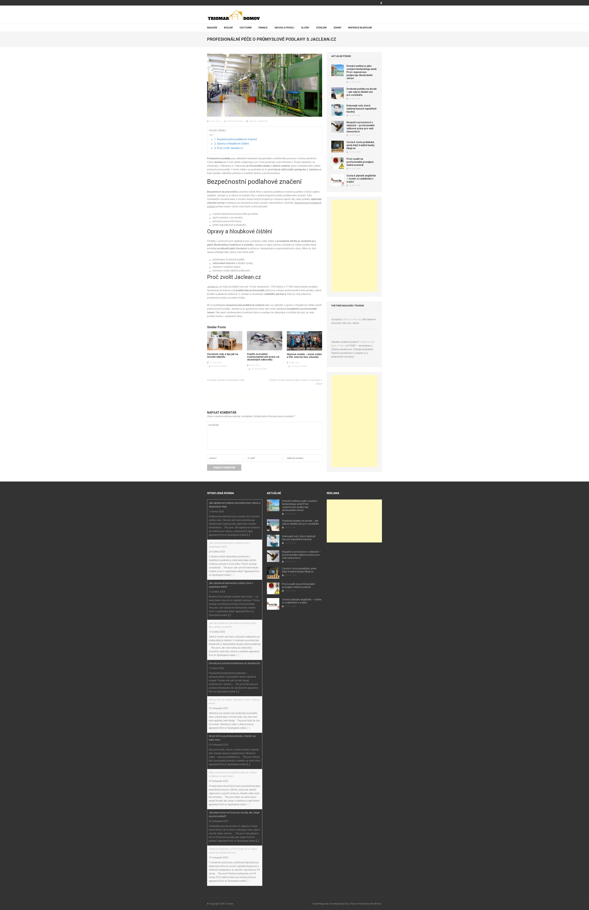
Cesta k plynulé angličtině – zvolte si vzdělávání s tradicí (361, 178)
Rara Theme (351, 903)
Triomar (229, 903)
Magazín (212, 27)
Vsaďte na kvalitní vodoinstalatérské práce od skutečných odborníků (263, 357)
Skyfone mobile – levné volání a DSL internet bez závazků (304, 355)
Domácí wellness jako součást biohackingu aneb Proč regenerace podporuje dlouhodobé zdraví (361, 72)
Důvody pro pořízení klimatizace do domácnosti (234, 663)
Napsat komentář (258, 121)
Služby (305, 27)
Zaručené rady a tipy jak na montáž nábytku (222, 355)
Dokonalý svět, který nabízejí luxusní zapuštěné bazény (361, 108)
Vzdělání (321, 27)
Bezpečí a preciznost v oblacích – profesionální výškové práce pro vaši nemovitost (360, 127)
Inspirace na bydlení (360, 27)
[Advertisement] (354, 246)
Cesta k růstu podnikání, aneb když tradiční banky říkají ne (360, 145)
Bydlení (228, 27)
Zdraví (337, 27)
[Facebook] (381, 3)
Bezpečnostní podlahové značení (237, 139)
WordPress (375, 903)
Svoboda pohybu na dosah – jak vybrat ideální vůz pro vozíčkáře (361, 91)
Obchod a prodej (284, 27)
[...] (248, 534)
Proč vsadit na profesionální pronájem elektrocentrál (360, 161)
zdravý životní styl (352, 319)
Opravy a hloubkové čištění (233, 143)
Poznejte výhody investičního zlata (225, 380)
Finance (263, 27)
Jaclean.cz (212, 286)
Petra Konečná (234, 121)
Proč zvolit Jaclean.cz (230, 148)
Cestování (246, 27)
